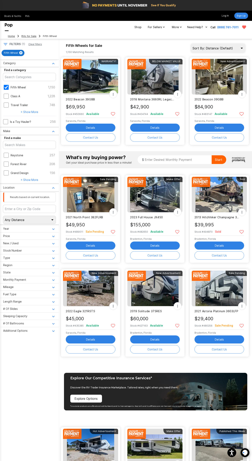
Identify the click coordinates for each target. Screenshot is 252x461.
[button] (231, 452)
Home (11, 36)
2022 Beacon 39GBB (80, 99)
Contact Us (90, 137)
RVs (27, 16)
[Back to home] (8, 27)
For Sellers (155, 27)
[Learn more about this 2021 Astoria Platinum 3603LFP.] (219, 288)
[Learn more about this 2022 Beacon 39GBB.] (90, 76)
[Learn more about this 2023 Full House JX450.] (155, 194)
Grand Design (20, 173)
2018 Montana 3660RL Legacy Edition (152, 99)
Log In (225, 15)
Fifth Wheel (18, 87)
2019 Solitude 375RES (146, 311)
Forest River (19, 164)
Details (90, 127)
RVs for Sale (28, 36)
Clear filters (35, 44)
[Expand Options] (113, 94)
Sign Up (241, 15)
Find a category (15, 70)
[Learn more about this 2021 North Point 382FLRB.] (90, 194)
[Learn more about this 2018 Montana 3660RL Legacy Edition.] (155, 76)
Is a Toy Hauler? (20, 121)
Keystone (17, 155)
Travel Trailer (19, 105)
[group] (13, 53)
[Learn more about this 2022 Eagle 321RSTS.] (90, 288)
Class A (15, 96)
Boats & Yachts (12, 16)
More (175, 27)
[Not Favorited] (112, 113)
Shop (138, 27)
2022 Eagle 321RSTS (80, 311)
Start (218, 160)
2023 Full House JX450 (146, 217)
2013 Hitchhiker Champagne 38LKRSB (217, 217)
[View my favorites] (244, 27)
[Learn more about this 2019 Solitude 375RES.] (155, 288)
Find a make (12, 138)
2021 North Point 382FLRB (84, 217)
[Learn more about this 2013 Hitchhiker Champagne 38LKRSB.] (219, 194)
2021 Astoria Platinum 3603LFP (216, 311)
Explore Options (86, 399)
